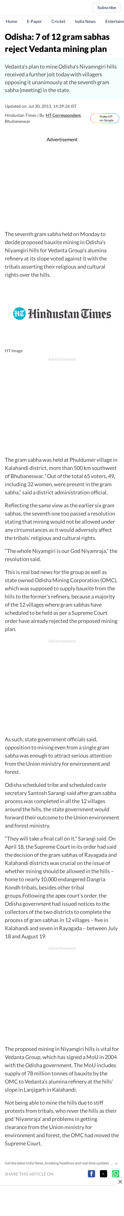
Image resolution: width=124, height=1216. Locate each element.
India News (85, 21)
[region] (62, 186)
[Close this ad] (120, 1181)
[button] (91, 1173)
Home (11, 21)
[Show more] (116, 1163)
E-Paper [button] (34, 21)
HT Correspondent (63, 115)
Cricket (58, 21)
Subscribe (106, 7)
